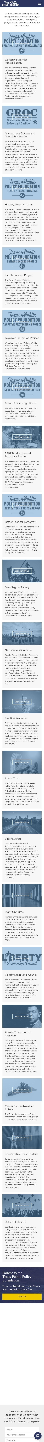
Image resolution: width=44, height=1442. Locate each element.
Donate (22, 1296)
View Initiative (22, 43)
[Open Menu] (40, 4)
